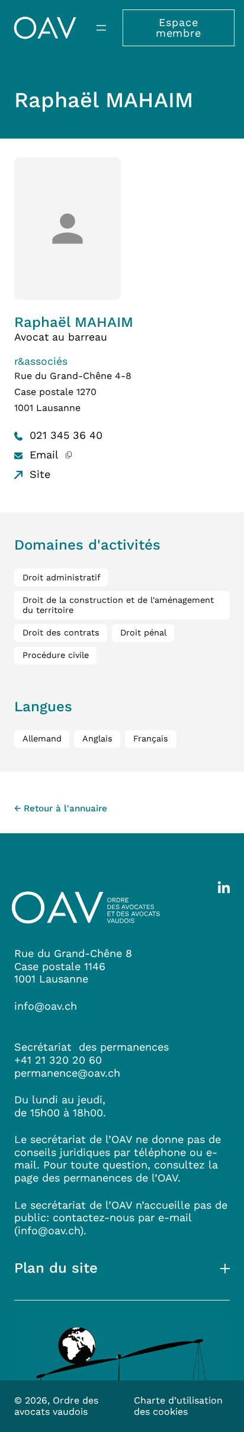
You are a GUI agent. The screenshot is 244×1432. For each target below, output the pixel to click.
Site (38, 474)
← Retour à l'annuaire (60, 808)
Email (42, 454)
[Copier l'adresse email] (68, 454)
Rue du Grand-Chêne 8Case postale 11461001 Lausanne (73, 966)
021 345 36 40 (64, 435)
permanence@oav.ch (67, 1073)
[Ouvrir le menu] (101, 28)
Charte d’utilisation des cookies (178, 1406)
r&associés (41, 361)
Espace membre (178, 27)
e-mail (174, 1217)
